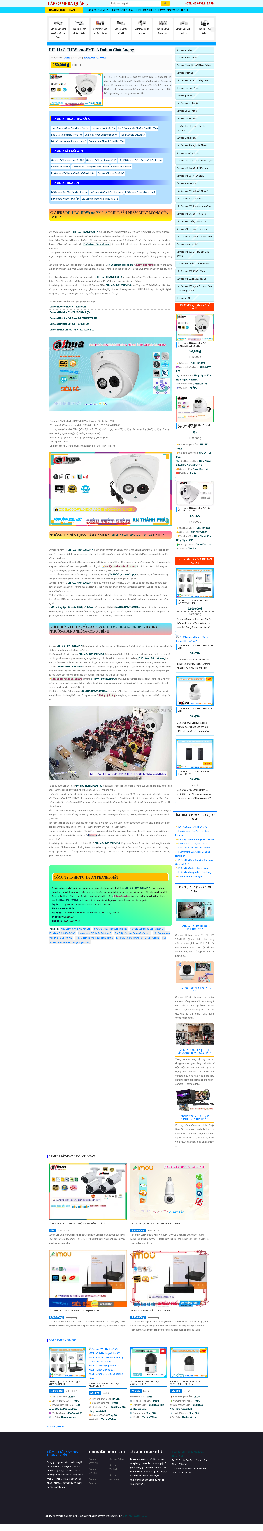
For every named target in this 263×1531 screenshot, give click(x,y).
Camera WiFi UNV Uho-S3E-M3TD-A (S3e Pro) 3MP (185, 1382)
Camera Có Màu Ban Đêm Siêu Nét (101, 135)
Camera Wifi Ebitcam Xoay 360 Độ (67, 160)
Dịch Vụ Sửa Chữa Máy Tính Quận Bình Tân (195, 1117)
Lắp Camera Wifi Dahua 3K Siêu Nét (193, 191)
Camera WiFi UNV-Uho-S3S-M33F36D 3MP (105, 1385)
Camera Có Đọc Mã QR (187, 111)
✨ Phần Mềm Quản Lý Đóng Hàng (191, 868)
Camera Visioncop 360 (187, 244)
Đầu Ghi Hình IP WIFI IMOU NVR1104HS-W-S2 (74, 1310)
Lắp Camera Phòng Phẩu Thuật (192, 145)
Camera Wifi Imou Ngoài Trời (111, 173)
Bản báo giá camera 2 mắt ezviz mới (68, 141)
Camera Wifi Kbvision (121, 166)
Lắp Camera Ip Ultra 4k (187, 103)
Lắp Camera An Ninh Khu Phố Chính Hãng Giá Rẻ (77, 1223)
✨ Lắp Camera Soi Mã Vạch (188, 876)
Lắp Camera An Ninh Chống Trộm (193, 80)
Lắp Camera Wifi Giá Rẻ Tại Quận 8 (94, 933)
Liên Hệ (184, 10)
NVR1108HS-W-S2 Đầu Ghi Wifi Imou (150, 1310)
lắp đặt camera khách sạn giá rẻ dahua (94, 938)
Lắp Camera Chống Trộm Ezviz (191, 221)
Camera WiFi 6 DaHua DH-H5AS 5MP (195, 647)
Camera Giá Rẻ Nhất (186, 138)
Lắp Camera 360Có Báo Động (191, 271)
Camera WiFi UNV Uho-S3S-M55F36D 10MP (145, 1382)
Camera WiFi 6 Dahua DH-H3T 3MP (195, 709)
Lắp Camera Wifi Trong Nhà (190, 198)
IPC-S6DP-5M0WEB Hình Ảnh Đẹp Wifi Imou (155, 1223)
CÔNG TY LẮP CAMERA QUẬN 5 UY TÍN (62, 1453)
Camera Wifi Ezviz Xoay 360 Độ (101, 160)
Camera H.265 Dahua (187, 57)
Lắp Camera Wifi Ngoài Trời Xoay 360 (194, 236)
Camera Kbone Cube (186, 183)
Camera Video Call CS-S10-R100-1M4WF (194, 772)
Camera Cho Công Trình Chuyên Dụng (195, 160)
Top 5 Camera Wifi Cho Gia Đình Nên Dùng (138, 128)
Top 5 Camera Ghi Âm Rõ (133, 135)
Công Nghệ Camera (98, 10)
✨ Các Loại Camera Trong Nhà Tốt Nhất (194, 839)
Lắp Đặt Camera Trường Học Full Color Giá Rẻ (137, 938)
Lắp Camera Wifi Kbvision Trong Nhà (194, 206)
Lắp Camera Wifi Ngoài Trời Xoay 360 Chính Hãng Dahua (194, 288)
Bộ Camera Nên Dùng (122, 10)
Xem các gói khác (55, 1426)
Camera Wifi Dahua (60, 166)
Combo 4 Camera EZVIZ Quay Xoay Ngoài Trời (194, 602)
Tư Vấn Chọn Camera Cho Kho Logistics (191, 128)
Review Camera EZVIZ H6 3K (195, 989)
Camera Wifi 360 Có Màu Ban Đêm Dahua (193, 254)
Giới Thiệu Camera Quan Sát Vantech (132, 933)
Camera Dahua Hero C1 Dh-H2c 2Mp (194, 927)
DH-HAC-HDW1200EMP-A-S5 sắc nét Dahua (194, 509)
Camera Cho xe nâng (187, 118)
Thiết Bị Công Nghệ (146, 10)
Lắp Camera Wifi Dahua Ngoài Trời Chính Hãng (73, 173)
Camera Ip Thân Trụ (186, 95)
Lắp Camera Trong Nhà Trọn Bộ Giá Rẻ (100, 199)
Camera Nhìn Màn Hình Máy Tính (192, 168)
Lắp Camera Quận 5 (68, 3)
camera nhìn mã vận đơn (104, 128)
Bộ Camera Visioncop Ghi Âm (65, 199)
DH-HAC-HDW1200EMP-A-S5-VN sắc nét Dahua (194, 426)
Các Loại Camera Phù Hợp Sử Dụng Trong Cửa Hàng (194, 1051)
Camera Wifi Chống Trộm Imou (191, 214)
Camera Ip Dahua (185, 50)
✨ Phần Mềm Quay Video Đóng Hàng (193, 872)
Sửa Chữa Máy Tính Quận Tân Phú (110, 929)
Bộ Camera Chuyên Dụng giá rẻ (140, 192)
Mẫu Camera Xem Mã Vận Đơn (76, 929)
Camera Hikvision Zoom (188, 88)
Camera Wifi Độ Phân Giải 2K (190, 176)
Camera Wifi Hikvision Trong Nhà (192, 229)
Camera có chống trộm (188, 153)
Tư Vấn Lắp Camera (168, 10)
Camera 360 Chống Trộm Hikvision (193, 263)
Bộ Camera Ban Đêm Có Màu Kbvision (69, 192)
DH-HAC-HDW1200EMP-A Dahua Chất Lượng (91, 49)
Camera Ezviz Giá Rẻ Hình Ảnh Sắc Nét (90, 166)
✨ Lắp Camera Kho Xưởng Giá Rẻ (191, 843)
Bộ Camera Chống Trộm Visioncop (106, 192)
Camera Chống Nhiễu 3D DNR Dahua (194, 65)
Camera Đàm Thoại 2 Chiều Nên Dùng (107, 141)
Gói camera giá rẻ (62, 1340)
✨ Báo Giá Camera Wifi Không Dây (192, 827)
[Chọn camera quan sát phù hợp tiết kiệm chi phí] (213, 29)
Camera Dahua (116, 1459)
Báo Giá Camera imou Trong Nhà (66, 135)
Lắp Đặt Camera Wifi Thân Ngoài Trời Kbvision (140, 160)
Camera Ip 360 (184, 298)
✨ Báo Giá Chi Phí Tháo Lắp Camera (192, 847)
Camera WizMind (185, 73)
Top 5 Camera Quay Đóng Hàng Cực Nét (70, 128)
